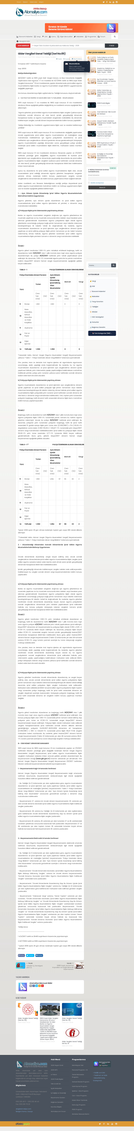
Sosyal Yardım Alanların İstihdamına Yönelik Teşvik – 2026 (106, 123)
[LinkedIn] (110, 2)
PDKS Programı (77, 1109)
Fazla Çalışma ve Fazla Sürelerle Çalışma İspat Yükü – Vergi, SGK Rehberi (106, 59)
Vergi (38, 37)
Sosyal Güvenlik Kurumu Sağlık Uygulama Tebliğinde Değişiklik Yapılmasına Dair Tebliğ (65, 46)
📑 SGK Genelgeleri (97, 317)
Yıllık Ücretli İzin (56, 1084)
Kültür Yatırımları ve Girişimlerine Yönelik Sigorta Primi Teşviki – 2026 (105, 93)
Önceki (30, 963)
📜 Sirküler (93, 312)
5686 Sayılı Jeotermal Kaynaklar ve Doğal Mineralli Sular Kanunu (62, 967)
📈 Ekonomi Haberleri (97, 291)
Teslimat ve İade (100, 1075)
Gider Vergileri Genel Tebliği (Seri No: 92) (28, 1019)
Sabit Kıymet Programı (79, 1086)
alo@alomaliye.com (23, 1109)
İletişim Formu (21, 1111)
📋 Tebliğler (94, 307)
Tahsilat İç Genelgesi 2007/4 (34, 967)
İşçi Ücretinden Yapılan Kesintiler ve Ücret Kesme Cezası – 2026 (106, 81)
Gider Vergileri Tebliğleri (48, 57)
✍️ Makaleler (94, 296)
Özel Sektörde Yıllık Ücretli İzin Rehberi (106, 113)
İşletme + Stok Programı (80, 1091)
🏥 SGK (92, 286)
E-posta (67, 59)
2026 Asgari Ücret (57, 1065)
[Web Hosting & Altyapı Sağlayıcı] (23, 1124)
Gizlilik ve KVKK (99, 1073)
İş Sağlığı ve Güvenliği (58, 1093)
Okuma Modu (77, 59)
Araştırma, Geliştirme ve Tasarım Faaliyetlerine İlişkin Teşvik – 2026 (106, 70)
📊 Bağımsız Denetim (97, 327)
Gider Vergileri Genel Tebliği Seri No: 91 (72, 1042)
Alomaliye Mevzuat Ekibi (41, 983)
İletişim (41, 2)
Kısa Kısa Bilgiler (56, 1107)
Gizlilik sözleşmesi (97, 183)
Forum (19, 2)
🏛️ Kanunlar (94, 322)
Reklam (25, 2)
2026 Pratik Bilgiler (103, 103)
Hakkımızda (33, 2)
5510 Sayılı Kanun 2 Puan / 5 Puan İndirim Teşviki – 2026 (106, 145)
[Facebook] (106, 2)
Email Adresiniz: (94, 175)
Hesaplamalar (24, 41)
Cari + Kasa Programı (79, 1096)
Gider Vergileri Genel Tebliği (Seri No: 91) (72, 1019)
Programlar (92, 37)
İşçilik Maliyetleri (56, 1088)
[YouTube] (113, 2)
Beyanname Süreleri (58, 1098)
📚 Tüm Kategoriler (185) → (102, 333)
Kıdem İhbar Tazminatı (79, 1100)
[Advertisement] (102, 226)
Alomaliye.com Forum (58, 1111)
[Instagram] (116, 2)
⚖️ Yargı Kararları (96, 302)
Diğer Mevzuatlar (66, 37)
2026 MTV (54, 1070)
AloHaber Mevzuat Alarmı (80, 1114)
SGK (45, 37)
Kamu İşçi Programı (78, 1105)
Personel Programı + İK (80, 1070)
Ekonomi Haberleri (26, 37)
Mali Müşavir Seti (77, 1065)
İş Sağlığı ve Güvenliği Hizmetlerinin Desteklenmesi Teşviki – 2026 (106, 157)
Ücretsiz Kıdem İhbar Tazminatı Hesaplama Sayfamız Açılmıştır (105, 134)
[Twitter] (103, 2)
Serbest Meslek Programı (80, 1082)
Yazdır (60, 59)
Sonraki (69, 963)
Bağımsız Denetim (57, 1102)
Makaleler (80, 37)
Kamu (54, 37)
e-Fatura (54, 1075)
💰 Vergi (93, 281)
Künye (30, 1111)
